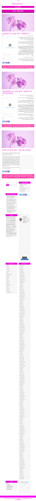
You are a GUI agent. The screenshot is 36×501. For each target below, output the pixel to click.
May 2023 (21, 320)
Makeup (23, 67)
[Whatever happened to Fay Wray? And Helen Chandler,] (21, 245)
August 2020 (22, 367)
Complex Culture (21, 66)
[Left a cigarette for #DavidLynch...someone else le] (21, 251)
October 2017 (22, 415)
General (8, 276)
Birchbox (14, 217)
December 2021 (22, 344)
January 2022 (22, 343)
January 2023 (22, 326)
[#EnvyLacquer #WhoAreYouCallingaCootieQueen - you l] (27, 225)
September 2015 (22, 450)
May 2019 (21, 388)
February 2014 (22, 477)
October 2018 (22, 398)
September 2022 (22, 331)
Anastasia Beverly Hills (10, 216)
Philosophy (13, 228)
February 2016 (22, 443)
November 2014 (22, 464)
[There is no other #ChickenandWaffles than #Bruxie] (27, 241)
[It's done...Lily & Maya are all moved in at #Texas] (21, 232)
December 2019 (22, 378)
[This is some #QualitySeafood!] (21, 241)
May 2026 (21, 269)
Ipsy (24, 66)
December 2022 (22, 327)
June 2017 (21, 420)
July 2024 (21, 300)
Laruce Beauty (30, 66)
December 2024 (22, 293)
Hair (7, 279)
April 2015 (21, 457)
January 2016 (22, 444)
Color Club (18, 125)
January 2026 (22, 275)
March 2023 (22, 323)
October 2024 (22, 296)
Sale (14, 229)
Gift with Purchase (11, 223)
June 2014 (21, 471)
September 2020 (22, 365)
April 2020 (21, 372)
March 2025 (22, 289)
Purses (8, 289)
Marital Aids (9, 285)
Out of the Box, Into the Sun (24, 188)
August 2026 (22, 265)
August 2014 (22, 468)
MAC (29, 174)
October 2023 (22, 313)
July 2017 (21, 419)
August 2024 (22, 299)
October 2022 (22, 330)
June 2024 (21, 302)
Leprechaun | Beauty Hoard (11, 210)
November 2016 (22, 430)
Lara (5, 66)
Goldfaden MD (24, 125)
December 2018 (22, 395)
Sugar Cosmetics (11, 67)
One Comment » (28, 126)
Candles (8, 268)
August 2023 (22, 316)
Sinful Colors (9, 232)
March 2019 (22, 391)
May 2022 (21, 337)
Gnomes (8, 278)
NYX (7, 228)
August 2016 (22, 434)
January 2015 (22, 461)
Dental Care (8, 271)
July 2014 (21, 470)
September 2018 (22, 399)
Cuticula (7, 220)
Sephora (12, 230)
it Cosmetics (11, 226)
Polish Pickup (8, 229)
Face (17, 67)
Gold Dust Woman (22, 189)
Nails (22, 126)
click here (26, 59)
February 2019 (22, 392)
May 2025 (21, 286)
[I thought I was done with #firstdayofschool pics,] (21, 225)
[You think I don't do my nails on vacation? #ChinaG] (21, 238)
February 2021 (22, 358)
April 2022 (21, 338)
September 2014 (22, 467)
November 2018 (22, 396)
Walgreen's (7, 236)
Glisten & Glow (10, 224)
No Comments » (29, 67)
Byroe (17, 66)
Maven (15, 227)
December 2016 (22, 429)
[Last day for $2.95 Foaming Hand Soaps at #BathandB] (27, 228)
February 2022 (22, 341)
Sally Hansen (8, 230)
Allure (7, 216)
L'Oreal (9, 227)
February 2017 (22, 426)
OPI (8, 228)
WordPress (19, 499)
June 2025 (21, 285)
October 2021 (22, 347)
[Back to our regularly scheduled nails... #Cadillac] (27, 232)
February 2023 (22, 324)
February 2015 (22, 460)
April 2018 (21, 406)
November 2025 (22, 278)
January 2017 (22, 427)
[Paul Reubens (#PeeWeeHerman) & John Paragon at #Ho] (21, 248)
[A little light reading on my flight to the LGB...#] (21, 254)
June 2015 (21, 454)
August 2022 (22, 333)
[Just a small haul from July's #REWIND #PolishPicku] (21, 235)
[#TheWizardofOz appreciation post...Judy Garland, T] (27, 248)
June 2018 (21, 403)
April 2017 (21, 423)
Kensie (27, 66)
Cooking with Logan (10, 486)
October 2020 (22, 364)
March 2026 (22, 272)
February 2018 (22, 409)
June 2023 (21, 319)
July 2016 (21, 436)
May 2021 (21, 354)
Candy (8, 269)
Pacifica (11, 228)
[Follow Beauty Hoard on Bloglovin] (25, 482)
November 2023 (22, 312)
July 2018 (21, 402)
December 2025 (22, 276)
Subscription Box (5, 67)
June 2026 (21, 268)
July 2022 (21, 334)
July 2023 (21, 317)
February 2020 (22, 375)
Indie (7, 226)
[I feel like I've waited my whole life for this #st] (27, 251)
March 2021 (22, 357)
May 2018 (21, 405)
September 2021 (22, 348)
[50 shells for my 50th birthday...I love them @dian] (27, 235)
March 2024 (22, 306)
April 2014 (21, 474)
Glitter (15, 224)
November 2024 (22, 295)
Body (15, 126)
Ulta (11, 235)
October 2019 (22, 381)
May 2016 (21, 439)
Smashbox (14, 232)
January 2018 (22, 410)
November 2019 (22, 379)
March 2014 (22, 475)
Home (8, 483)
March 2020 (22, 374)
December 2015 (22, 446)
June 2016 (21, 437)
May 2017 (21, 422)
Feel (21, 125)
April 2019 (21, 389)
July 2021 (21, 351)
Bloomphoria (22, 186)
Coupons (14, 219)
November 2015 (22, 447)
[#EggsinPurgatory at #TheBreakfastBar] (27, 238)
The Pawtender (9, 489)
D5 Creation (25, 498)
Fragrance (20, 67)
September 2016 (22, 433)
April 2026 (21, 271)
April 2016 (21, 440)
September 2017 (22, 416)
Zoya (10, 236)
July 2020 (21, 368)
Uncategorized (9, 292)
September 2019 (22, 382)
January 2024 (22, 309)
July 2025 (21, 283)
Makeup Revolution (12, 227)
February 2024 (22, 307)
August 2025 (22, 282)
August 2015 (22, 451)
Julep (14, 226)
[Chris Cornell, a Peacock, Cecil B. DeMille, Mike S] (27, 245)
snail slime (32, 44)
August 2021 (22, 350)
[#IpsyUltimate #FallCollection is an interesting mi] (21, 228)
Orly (9, 228)
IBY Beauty (29, 125)
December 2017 (22, 412)
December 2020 (22, 361)
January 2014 (22, 478)
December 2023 (22, 310)
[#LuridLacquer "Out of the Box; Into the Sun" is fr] (27, 254)
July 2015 (21, 453)
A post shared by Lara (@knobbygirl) (8, 57)
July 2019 (21, 385)
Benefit (11, 217)
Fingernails (12, 220)
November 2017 (22, 413)
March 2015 (22, 458)
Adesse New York (19, 174)
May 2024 (21, 303)
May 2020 (21, 371)
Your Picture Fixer (9, 487)
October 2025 (22, 279)
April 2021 (21, 355)
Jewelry (8, 282)
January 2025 (22, 292)
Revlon (12, 229)
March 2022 (22, 340)
